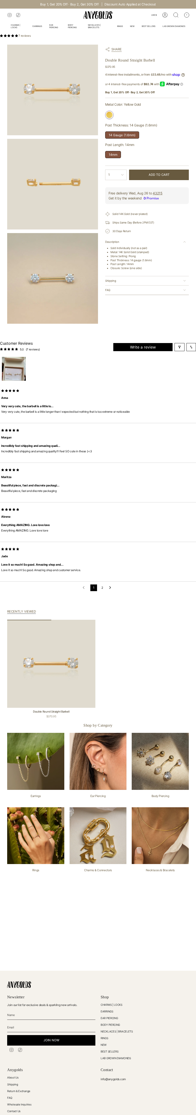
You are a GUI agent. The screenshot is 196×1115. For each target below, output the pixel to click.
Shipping (110, 280)
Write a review (143, 347)
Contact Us (14, 1111)
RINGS (104, 1038)
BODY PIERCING (110, 1024)
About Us (13, 1077)
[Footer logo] (19, 984)
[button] (18, 27)
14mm (113, 153)
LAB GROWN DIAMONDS (116, 1058)
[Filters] (179, 347)
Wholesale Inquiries (19, 1104)
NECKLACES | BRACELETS (117, 1031)
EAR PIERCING (109, 1018)
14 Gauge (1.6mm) (122, 134)
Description (112, 242)
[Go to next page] (111, 587)
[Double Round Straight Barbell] (51, 664)
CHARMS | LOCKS (111, 1004)
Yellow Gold (109, 115)
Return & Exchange (18, 1091)
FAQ (107, 290)
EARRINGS (107, 1011)
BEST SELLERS (109, 1051)
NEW (104, 1045)
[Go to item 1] (14, 369)
